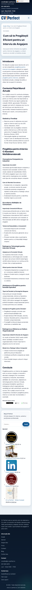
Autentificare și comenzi (8, 574)
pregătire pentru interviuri (10, 78)
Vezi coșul (4, 577)
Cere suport (4, 579)
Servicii (3, 540)
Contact (3, 548)
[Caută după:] (12, 424)
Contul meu (4, 554)
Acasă (4, 26)
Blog (8, 26)
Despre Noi (4, 542)
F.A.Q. (3, 545)
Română (20, 1)
